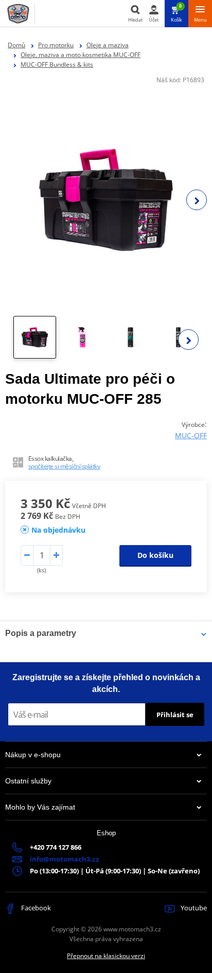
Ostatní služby (28, 781)
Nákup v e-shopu (33, 755)
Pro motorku (56, 45)
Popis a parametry (40, 633)
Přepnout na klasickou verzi (106, 955)
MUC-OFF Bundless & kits (57, 64)
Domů (16, 45)
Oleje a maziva (107, 45)
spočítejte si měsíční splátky (64, 466)
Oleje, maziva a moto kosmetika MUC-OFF (80, 54)
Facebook (35, 907)
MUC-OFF (191, 435)
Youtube (193, 907)
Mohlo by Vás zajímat (40, 807)
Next (196, 200)
